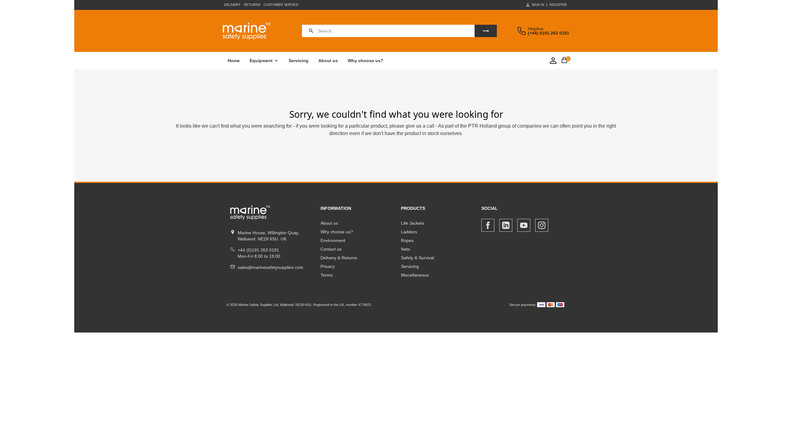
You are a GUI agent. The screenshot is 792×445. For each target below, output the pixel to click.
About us (328, 60)
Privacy (328, 266)
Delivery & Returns (339, 257)
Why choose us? (365, 60)
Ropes (407, 240)
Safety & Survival (417, 257)
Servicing (298, 60)
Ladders (409, 231)
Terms (327, 275)
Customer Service (281, 4)
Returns (252, 4)
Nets (405, 249)
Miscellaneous (415, 275)
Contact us (331, 249)
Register (558, 4)
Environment (333, 240)
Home (234, 60)
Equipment (261, 60)
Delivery (232, 4)
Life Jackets (412, 223)
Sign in (538, 4)
